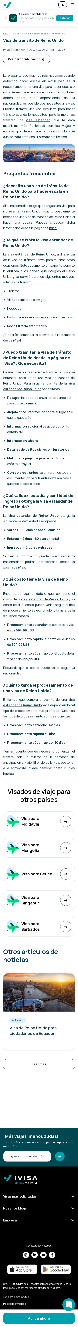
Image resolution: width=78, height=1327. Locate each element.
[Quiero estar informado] (60, 1156)
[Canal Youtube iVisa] (43, 1255)
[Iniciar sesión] (62, 4)
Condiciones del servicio (16, 1296)
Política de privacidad (14, 1303)
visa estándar (38, 120)
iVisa (53, 228)
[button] (71, 4)
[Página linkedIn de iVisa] (34, 1255)
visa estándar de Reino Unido (31, 254)
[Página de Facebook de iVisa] (52, 1255)
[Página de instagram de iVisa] (26, 1255)
